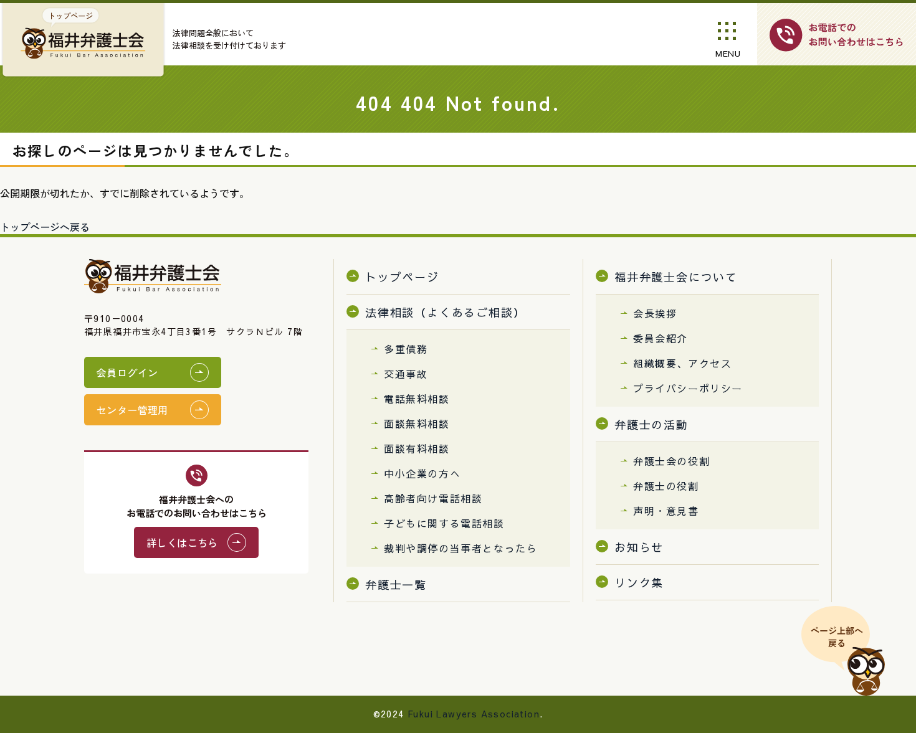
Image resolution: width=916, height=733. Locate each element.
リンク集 (639, 582)
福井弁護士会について (676, 277)
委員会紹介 (660, 338)
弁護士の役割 (666, 486)
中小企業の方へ (422, 473)
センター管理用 (132, 409)
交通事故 (405, 374)
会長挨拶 (655, 313)
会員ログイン (127, 372)
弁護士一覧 (396, 584)
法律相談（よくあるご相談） (445, 312)
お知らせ (639, 547)
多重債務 (405, 349)
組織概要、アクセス (682, 363)
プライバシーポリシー (688, 388)
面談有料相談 (417, 448)
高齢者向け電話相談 (433, 498)
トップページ (402, 277)
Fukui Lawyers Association (474, 713)
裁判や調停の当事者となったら (460, 548)
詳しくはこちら (182, 542)
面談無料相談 (417, 423)
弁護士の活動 (651, 424)
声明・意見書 (666, 511)
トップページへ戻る (45, 226)
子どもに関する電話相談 (444, 523)
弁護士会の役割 (671, 461)
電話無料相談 (417, 398)
